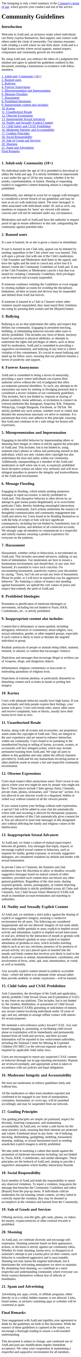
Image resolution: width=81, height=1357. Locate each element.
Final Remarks (11, 151)
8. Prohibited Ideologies (16, 101)
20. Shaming (9, 144)
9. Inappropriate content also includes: (25, 105)
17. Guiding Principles (15, 133)
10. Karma (8, 108)
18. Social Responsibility (17, 137)
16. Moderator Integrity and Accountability (28, 129)
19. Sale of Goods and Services (21, 140)
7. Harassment (10, 97)
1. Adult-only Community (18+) (21, 76)
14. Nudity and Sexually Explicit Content (27, 122)
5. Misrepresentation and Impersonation (26, 90)
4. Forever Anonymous (16, 87)
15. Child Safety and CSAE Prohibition (26, 126)
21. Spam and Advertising (18, 147)
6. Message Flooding (15, 94)
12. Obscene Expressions (17, 115)
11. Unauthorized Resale (17, 112)
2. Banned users (11, 80)
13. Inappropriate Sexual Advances (23, 119)
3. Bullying (9, 83)
